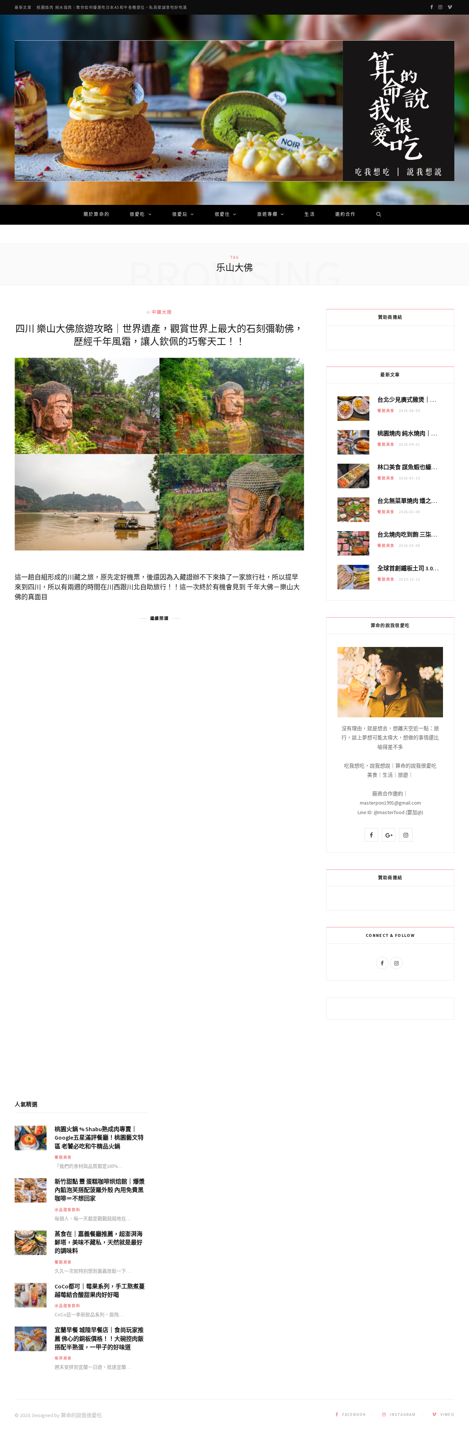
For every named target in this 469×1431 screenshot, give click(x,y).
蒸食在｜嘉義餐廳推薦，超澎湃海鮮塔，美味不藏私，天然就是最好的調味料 (99, 1242)
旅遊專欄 (267, 215)
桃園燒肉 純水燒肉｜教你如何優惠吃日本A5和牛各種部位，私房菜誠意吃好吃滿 (112, 7)
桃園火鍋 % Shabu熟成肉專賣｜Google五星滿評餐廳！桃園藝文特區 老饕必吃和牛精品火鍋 (99, 1137)
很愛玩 (180, 215)
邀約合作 (345, 215)
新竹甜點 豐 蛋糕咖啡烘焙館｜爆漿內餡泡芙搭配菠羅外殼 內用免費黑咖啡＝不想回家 (100, 1190)
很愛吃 (137, 215)
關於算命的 (97, 215)
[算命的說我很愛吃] (234, 110)
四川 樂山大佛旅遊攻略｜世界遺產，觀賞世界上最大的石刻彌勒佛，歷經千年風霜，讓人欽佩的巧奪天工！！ (159, 334)
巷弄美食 (63, 1358)
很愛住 (222, 215)
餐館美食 (386, 410)
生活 (309, 215)
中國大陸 (162, 312)
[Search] (376, 215)
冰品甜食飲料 (68, 1209)
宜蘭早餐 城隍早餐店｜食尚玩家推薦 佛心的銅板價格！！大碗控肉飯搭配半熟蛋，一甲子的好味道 (99, 1338)
